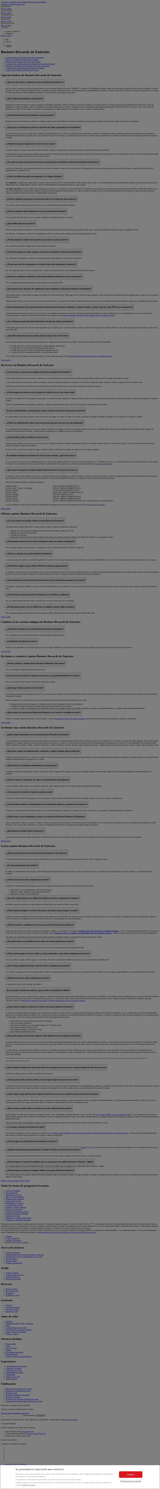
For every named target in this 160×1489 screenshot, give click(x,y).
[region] (80, 1477)
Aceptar (130, 1474)
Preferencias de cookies (130, 1481)
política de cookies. (29, 1485)
